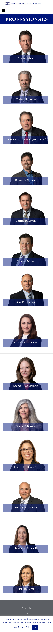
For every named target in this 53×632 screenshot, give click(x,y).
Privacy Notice (26, 614)
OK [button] (35, 627)
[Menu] (3, 10)
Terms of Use (26, 608)
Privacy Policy (24, 627)
